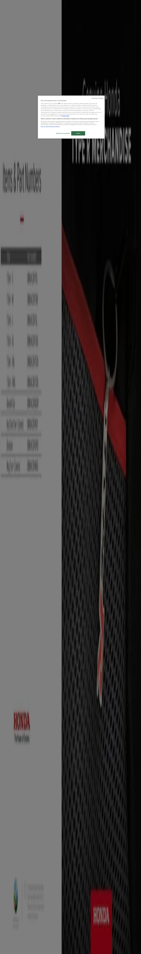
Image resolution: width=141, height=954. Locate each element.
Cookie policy (65, 116)
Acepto (78, 133)
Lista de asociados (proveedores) (50, 126)
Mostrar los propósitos (63, 133)
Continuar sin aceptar (97, 98)
